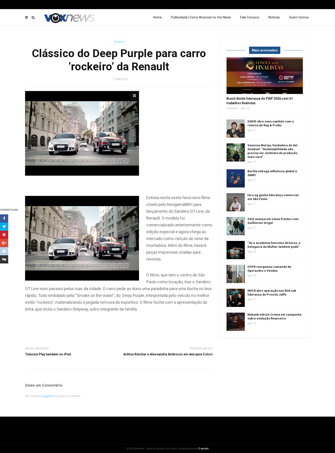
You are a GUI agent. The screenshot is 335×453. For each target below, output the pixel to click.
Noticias (274, 17)
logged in (48, 396)
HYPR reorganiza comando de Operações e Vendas (269, 268)
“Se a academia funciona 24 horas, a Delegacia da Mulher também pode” (273, 244)
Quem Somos (299, 17)
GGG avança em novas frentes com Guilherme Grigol (273, 221)
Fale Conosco (249, 17)
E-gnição (204, 448)
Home (157, 17)
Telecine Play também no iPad (48, 354)
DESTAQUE (119, 42)
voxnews (232, 108)
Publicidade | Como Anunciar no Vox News (201, 17)
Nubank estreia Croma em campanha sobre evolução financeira (274, 316)
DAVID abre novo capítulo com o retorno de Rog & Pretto (270, 123)
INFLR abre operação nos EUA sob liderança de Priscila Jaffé (271, 292)
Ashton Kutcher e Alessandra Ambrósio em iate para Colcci (168, 354)
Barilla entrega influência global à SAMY (272, 173)
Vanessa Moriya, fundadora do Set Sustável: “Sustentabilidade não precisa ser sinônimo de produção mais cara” (272, 151)
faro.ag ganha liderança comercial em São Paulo (273, 197)
